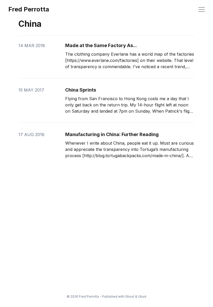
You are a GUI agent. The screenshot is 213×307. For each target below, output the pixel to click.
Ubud (142, 296)
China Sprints (80, 90)
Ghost (129, 296)
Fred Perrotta (28, 9)
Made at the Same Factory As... (101, 45)
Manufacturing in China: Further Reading (112, 134)
